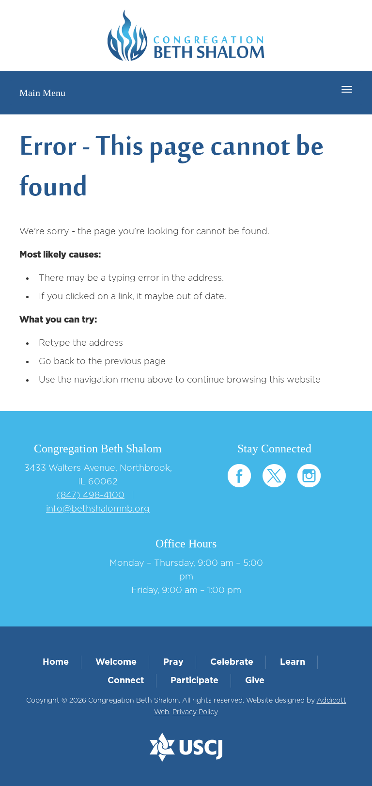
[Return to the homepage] (186, 35)
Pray (173, 662)
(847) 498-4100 (90, 495)
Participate (194, 680)
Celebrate (231, 662)
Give (254, 680)
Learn (292, 662)
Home (56, 662)
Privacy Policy (195, 712)
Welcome (116, 662)
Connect (126, 680)
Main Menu (42, 92)
